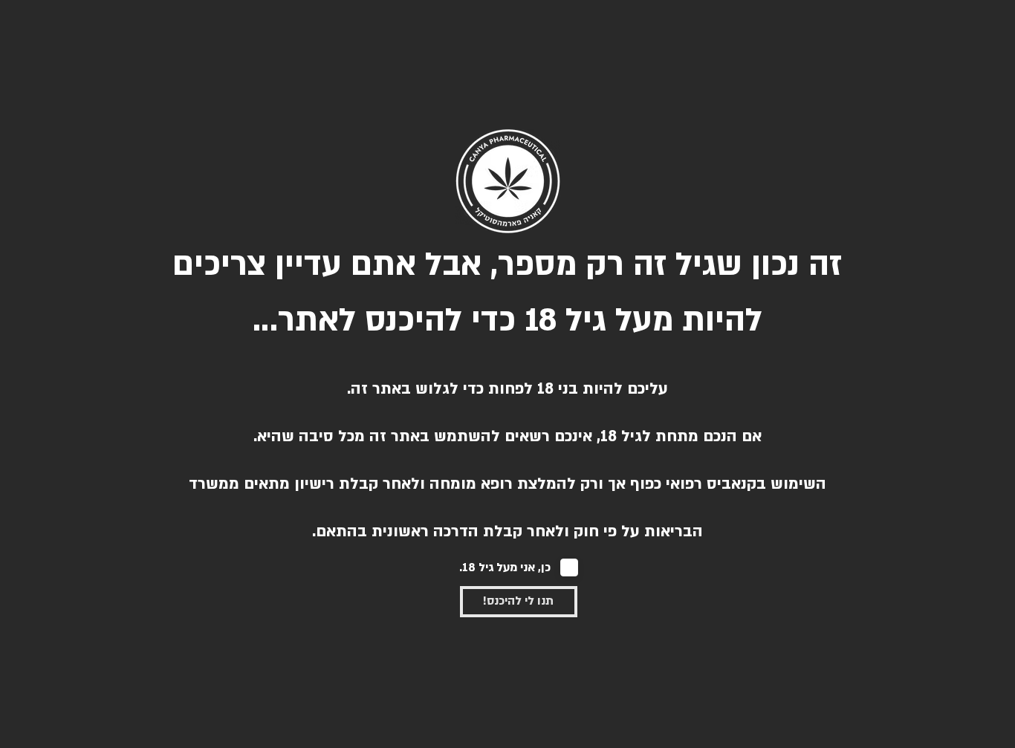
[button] (518, 601)
